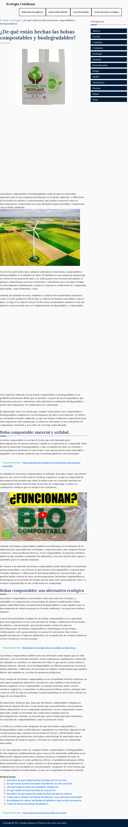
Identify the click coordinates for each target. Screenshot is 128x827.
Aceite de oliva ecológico (106, 12)
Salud (95, 93)
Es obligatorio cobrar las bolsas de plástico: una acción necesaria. (44, 800)
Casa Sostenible (81, 12)
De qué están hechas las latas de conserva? (31, 790)
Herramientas (99, 65)
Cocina (96, 36)
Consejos (97, 42)
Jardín (95, 76)
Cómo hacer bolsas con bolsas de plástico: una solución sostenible (44, 797)
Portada (4, 20)
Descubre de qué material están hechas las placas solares (39, 793)
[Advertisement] (43, 127)
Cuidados (97, 48)
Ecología (15, 20)
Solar (95, 99)
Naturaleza (98, 82)
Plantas (96, 88)
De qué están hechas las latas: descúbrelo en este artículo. (40, 783)
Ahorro (96, 30)
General (96, 59)
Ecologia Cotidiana (20, 4)
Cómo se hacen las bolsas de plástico (27, 803)
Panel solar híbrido (58, 12)
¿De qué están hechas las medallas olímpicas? (33, 786)
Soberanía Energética (32, 12)
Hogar (95, 70)
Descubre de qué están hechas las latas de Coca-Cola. (37, 780)
